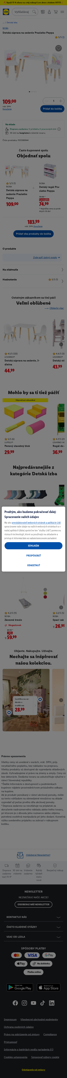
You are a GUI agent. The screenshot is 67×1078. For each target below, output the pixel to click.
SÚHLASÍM (33, 545)
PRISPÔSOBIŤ (33, 555)
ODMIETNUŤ (33, 565)
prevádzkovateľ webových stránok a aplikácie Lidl (36, 522)
